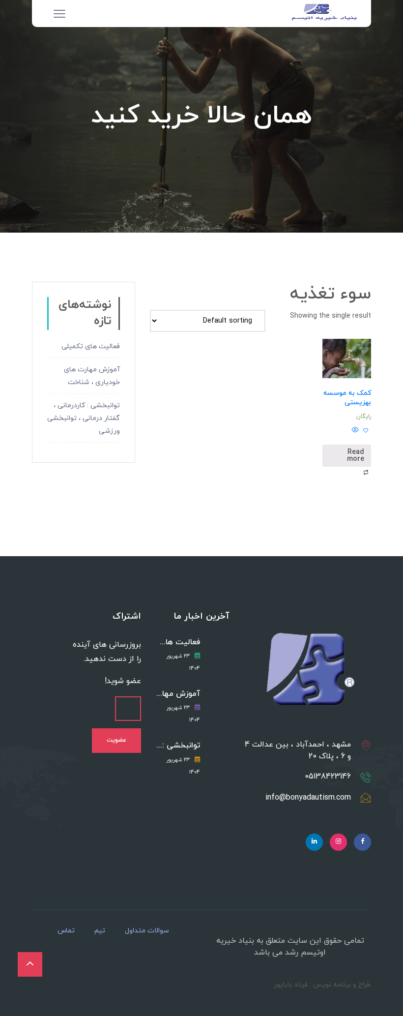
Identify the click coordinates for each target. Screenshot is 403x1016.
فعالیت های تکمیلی (90, 346)
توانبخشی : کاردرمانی (178, 745)
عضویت (116, 740)
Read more (355, 456)
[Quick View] (356, 431)
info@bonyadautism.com (308, 797)
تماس (66, 930)
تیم (99, 930)
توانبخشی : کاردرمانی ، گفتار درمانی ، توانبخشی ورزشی (83, 418)
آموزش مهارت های (178, 694)
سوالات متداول (147, 930)
